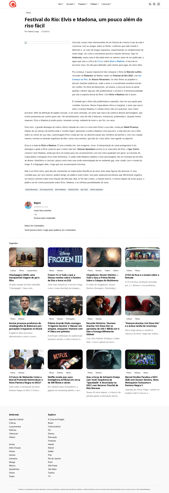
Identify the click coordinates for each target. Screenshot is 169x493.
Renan (100, 61)
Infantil (51, 444)
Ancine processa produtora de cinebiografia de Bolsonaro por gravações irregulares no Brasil (25, 326)
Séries (12, 473)
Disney (51, 434)
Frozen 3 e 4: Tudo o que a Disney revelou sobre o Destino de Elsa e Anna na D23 (64, 277)
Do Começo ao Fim (46, 189)
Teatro (11, 476)
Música (12, 466)
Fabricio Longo (33, 31)
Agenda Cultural (16, 419)
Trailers (51, 473)
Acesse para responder (44, 218)
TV (49, 476)
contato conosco (130, 489)
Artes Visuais (15, 448)
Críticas (12, 423)
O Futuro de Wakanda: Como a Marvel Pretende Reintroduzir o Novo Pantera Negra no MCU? (26, 380)
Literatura (13, 459)
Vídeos (12, 437)
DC (49, 430)
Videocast (13, 434)
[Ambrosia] (12, 4)
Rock (50, 462)
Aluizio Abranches (31, 189)
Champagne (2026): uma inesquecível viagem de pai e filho (24, 277)
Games (12, 455)
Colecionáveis (54, 427)
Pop (50, 455)
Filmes (12, 451)
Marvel (51, 448)
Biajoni (37, 202)
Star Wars (52, 469)
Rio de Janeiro (54, 459)
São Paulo (52, 466)
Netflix (51, 451)
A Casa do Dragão (56, 419)
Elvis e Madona (117, 61)
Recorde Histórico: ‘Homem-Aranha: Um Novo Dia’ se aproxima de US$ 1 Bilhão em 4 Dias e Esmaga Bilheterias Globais (102, 329)
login (46, 230)
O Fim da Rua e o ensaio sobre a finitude (142, 276)
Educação (52, 437)
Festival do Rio (73, 189)
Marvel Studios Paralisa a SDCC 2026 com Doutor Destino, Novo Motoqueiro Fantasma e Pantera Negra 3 (142, 381)
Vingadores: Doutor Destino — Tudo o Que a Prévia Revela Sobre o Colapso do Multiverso (102, 277)
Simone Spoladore (96, 189)
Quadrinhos (14, 469)
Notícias (12, 430)
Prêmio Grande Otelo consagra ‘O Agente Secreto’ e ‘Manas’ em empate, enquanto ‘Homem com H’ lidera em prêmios (65, 327)
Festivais (52, 441)
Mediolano (147, 489)
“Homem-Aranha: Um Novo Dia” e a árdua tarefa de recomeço (142, 324)
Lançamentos (15, 427)
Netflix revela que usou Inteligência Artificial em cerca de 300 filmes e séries (64, 380)
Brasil (50, 423)
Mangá (12, 462)
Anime (12, 444)
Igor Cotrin (84, 189)
